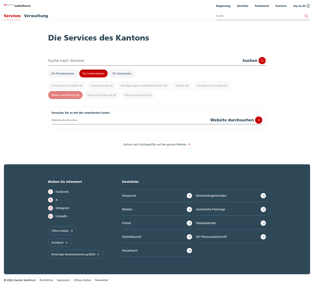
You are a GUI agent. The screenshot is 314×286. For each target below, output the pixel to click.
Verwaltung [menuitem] (36, 15)
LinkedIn (61, 216)
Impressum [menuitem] (63, 280)
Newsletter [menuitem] (101, 280)
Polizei (126, 223)
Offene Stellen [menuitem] (82, 280)
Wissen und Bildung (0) (65, 95)
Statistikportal (131, 237)
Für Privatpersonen (63, 73)
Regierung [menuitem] (223, 6)
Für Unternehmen (93, 73)
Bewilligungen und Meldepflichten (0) (144, 85)
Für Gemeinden (122, 73)
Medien (127, 209)
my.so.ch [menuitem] (299, 6)
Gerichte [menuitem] (242, 6)
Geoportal (129, 195)
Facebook (62, 192)
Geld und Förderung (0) (101, 95)
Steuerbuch (130, 250)
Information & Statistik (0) (67, 85)
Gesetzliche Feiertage (210, 209)
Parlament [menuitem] (262, 6)
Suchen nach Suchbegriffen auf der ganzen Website (154, 144)
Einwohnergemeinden (211, 195)
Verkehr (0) (182, 85)
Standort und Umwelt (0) (212, 85)
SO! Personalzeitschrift (211, 237)
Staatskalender (206, 223)
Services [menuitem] (12, 15)
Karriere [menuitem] (281, 6)
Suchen (250, 60)
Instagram (62, 208)
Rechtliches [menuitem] (46, 280)
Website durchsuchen (232, 120)
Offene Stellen (60, 230)
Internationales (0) (102, 85)
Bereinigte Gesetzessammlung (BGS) (73, 254)
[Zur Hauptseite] (17, 5)
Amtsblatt (57, 242)
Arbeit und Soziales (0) (137, 95)
